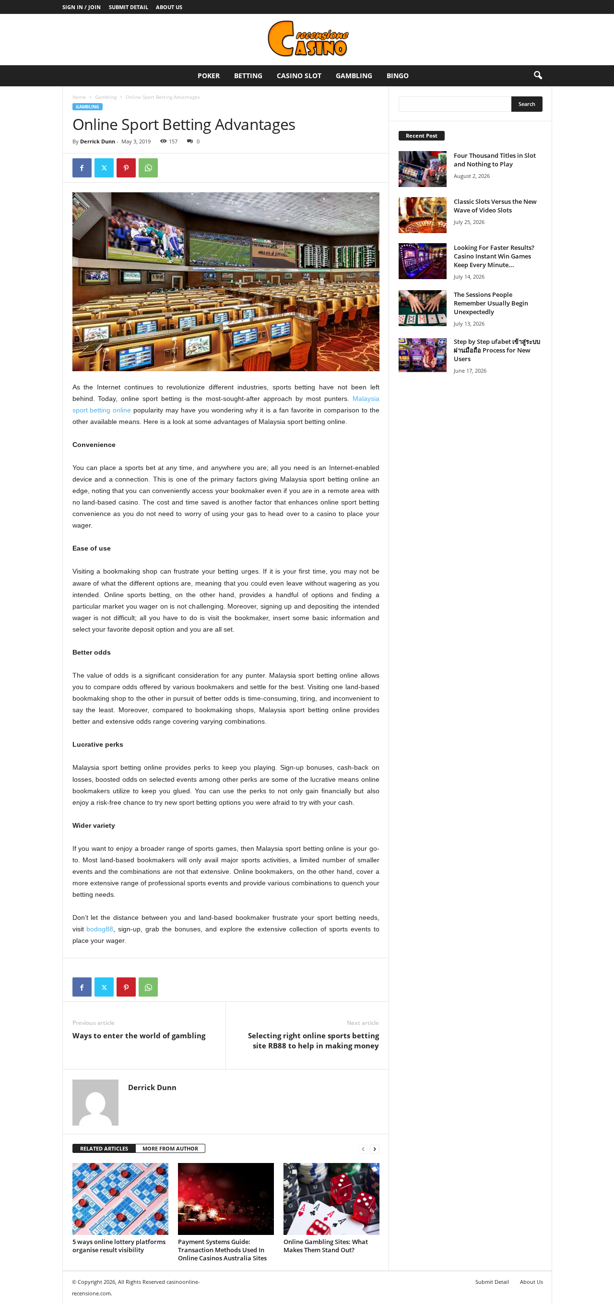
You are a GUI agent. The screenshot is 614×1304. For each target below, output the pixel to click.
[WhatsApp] (148, 167)
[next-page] (374, 1149)
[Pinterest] (126, 167)
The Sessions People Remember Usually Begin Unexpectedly (491, 303)
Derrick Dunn (97, 141)
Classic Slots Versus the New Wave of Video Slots (495, 205)
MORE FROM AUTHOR (170, 1148)
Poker (209, 75)
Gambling (354, 75)
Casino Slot (299, 75)
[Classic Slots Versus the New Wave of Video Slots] (423, 215)
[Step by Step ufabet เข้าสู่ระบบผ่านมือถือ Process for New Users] (423, 355)
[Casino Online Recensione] (307, 39)
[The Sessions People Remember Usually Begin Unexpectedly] (423, 308)
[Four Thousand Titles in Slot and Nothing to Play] (423, 169)
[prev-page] (363, 1149)
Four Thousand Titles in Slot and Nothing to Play (495, 159)
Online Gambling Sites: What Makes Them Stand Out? (325, 1245)
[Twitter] (104, 167)
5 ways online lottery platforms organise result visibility (118, 1245)
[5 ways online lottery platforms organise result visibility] (120, 1199)
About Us (169, 7)
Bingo (398, 75)
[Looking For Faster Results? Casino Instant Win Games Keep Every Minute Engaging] (423, 261)
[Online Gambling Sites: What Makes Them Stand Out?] (331, 1199)
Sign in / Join (81, 7)
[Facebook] (82, 167)
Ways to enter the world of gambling (138, 1035)
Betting (248, 75)
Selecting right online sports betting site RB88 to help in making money (313, 1040)
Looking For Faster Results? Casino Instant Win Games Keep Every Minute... (494, 256)
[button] (537, 75)
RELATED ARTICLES (104, 1148)
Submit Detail (128, 7)
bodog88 (99, 929)
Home (79, 97)
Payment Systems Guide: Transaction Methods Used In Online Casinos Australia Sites (222, 1249)
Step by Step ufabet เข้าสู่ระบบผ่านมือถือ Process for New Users (497, 350)
